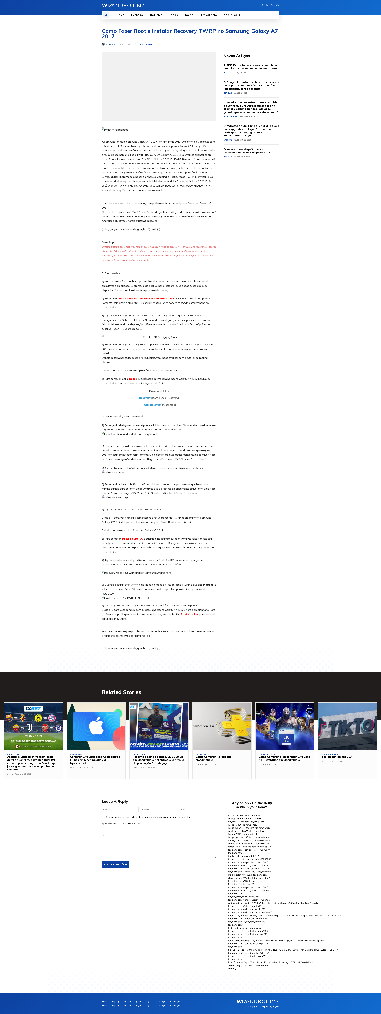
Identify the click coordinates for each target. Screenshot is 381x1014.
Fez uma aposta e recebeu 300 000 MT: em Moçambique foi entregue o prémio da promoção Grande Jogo (158, 760)
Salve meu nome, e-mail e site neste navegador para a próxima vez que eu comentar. (148, 817)
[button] (106, 15)
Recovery (145, 397)
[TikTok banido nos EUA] (347, 726)
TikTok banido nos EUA (337, 756)
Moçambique (76, 754)
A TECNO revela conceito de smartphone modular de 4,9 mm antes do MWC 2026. (251, 66)
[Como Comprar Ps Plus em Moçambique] (222, 726)
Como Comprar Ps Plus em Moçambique (213, 758)
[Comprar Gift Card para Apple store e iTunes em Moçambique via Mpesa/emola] (96, 726)
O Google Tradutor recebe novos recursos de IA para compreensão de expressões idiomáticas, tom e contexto (251, 85)
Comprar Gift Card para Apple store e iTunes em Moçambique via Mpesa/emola (95, 760)
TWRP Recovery (151, 404)
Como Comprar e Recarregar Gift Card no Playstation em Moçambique (284, 758)
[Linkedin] (267, 5)
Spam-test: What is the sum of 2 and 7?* (121, 823)
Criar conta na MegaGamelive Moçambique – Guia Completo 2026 (247, 151)
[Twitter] (272, 5)
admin (112, 44)
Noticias (228, 73)
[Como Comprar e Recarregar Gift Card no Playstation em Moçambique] (285, 726)
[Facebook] (262, 5)
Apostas (228, 140)
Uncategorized (145, 44)
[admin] (104, 44)
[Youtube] (277, 5)
